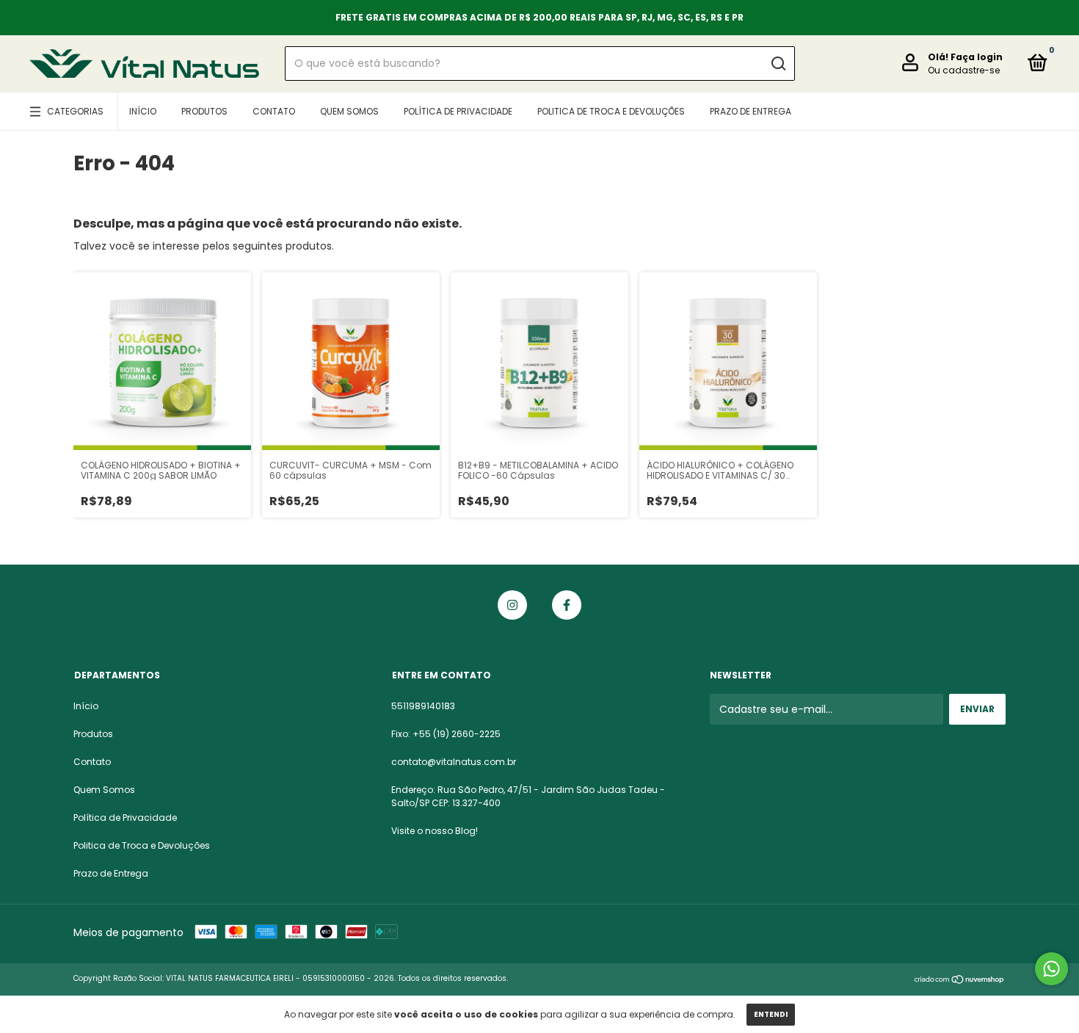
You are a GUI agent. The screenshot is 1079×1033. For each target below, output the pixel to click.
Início (142, 111)
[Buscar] (778, 64)
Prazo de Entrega (750, 111)
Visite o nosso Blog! (434, 830)
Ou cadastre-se (964, 70)
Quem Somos (349, 111)
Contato (274, 111)
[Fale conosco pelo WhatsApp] (1051, 968)
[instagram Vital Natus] (512, 605)
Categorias (75, 111)
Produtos (204, 111)
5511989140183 (423, 706)
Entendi (771, 1014)
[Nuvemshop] (960, 980)
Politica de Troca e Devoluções (611, 111)
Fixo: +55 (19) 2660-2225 (446, 734)
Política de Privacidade (458, 111)
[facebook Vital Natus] (566, 605)
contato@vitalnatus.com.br (453, 761)
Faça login (977, 57)
